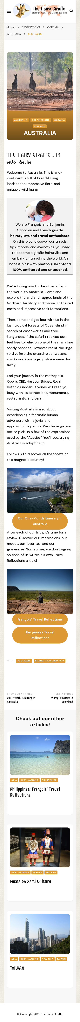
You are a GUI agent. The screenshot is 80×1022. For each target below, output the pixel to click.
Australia (23, 660)
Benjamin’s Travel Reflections (40, 635)
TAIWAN (61, 959)
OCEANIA (59, 120)
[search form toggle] (71, 11)
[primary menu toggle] (9, 11)
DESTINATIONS (41, 120)
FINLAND (51, 872)
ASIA (14, 780)
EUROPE (37, 872)
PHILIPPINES (49, 780)
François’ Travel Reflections (40, 619)
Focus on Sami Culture (30, 881)
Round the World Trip (49, 660)
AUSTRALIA (20, 120)
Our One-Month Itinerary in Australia (40, 521)
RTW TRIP (39, 126)
